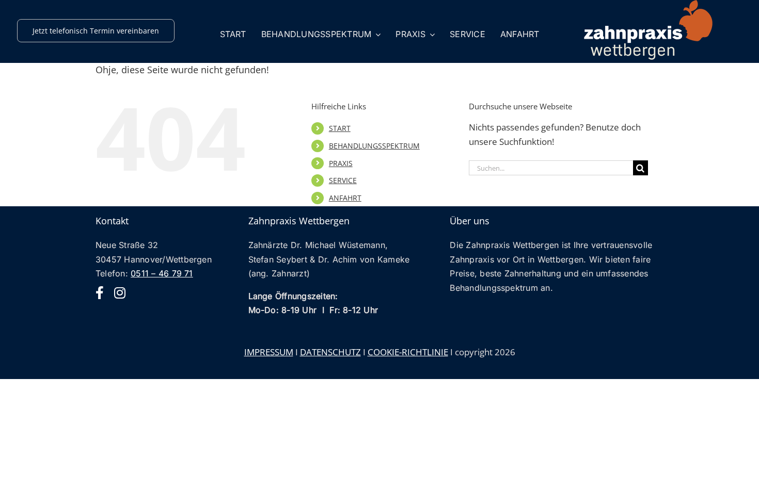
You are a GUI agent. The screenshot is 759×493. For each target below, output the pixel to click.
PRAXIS (341, 163)
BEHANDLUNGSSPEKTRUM (374, 146)
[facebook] (100, 292)
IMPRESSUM (268, 352)
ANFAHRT (345, 198)
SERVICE (343, 180)
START (340, 128)
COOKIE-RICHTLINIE (408, 352)
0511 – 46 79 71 (162, 273)
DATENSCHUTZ (330, 352)
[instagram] (119, 292)
